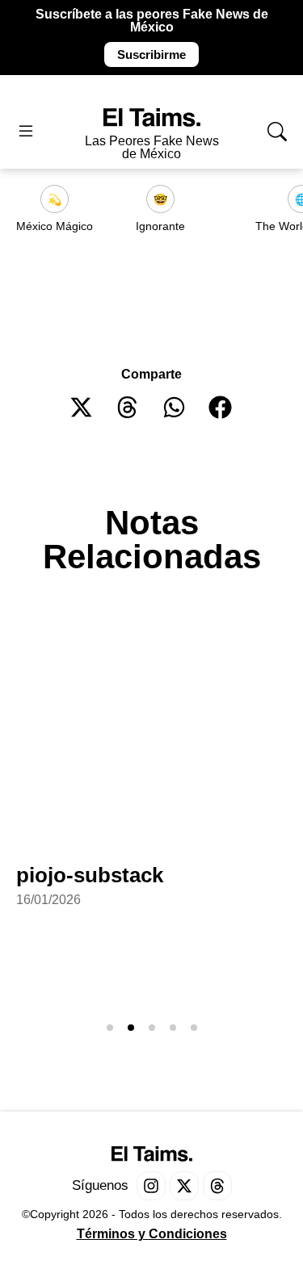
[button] (82, 407)
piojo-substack (89, 875)
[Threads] (217, 1185)
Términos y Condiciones (152, 1234)
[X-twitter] (184, 1185)
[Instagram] (151, 1185)
